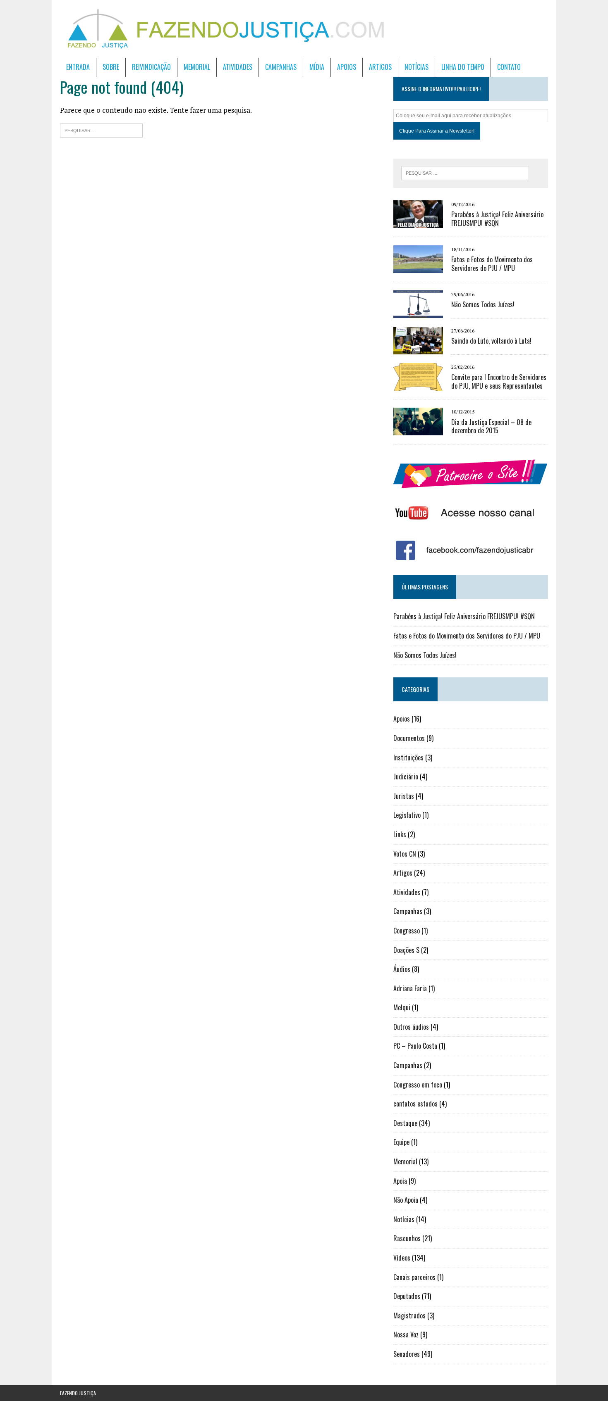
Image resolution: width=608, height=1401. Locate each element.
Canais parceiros (414, 1277)
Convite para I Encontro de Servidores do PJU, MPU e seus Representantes (498, 381)
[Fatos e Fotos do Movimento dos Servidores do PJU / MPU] (418, 267)
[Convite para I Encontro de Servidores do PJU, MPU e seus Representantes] (418, 384)
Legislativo (407, 815)
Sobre (111, 67)
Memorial (197, 67)
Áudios (401, 969)
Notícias (416, 67)
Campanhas (281, 67)
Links (399, 834)
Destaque (405, 1123)
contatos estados (415, 1104)
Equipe (401, 1142)
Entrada (78, 67)
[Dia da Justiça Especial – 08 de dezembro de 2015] (418, 430)
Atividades (237, 67)
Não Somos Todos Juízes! (483, 304)
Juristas (403, 796)
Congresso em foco (417, 1085)
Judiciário (405, 776)
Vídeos (401, 1258)
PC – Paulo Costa (415, 1046)
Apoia (400, 1181)
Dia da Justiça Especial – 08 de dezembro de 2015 (491, 426)
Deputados (406, 1296)
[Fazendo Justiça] (304, 29)
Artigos (380, 67)
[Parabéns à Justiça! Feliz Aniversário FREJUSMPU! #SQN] (418, 222)
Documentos (409, 738)
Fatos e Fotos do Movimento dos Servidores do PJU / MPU (492, 263)
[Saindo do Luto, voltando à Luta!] (418, 348)
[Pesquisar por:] (101, 129)
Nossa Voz (406, 1334)
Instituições (408, 757)
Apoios (346, 67)
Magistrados (409, 1315)
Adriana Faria (410, 988)
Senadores (406, 1354)
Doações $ (406, 950)
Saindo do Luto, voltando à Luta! (491, 341)
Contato (509, 67)
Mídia (316, 67)
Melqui (401, 1007)
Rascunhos (407, 1238)
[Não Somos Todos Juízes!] (418, 312)
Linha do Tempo (462, 67)
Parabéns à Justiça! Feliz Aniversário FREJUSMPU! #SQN (497, 218)
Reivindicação (151, 67)
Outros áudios (411, 1027)
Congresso (406, 931)
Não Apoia (405, 1200)
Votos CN (404, 854)
